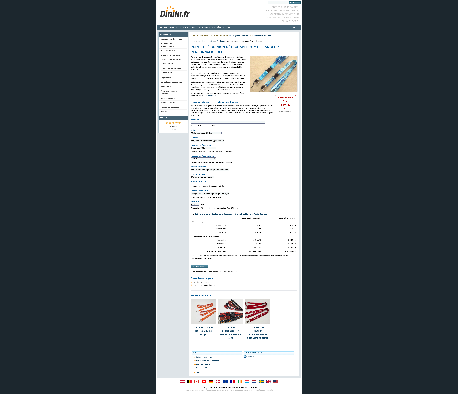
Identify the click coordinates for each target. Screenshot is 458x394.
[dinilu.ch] (203, 381)
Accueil (164, 27)
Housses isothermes (171, 68)
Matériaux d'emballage (171, 82)
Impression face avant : (202, 145)
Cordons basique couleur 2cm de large (203, 331)
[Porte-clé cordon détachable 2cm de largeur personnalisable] (273, 74)
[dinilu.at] (182, 381)
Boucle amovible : (199, 167)
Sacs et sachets (168, 98)
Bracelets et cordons (170, 55)
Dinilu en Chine (203, 368)
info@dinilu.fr (263, 35)
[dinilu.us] (275, 381)
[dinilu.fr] (232, 381)
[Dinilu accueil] (177, 11)
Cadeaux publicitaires (171, 59)
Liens (197, 372)
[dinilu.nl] (254, 381)
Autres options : (198, 182)
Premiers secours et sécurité (170, 92)
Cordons (220, 41)
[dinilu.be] (189, 381)
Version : (195, 120)
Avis (178, 27)
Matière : (195, 138)
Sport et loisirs (168, 103)
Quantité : (196, 202)
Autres (164, 111)
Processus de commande (207, 361)
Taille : (194, 130)
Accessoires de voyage (171, 39)
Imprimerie (166, 78)
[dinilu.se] (261, 381)
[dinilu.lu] (247, 381)
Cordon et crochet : (199, 174)
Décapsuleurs (168, 64)
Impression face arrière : (202, 156)
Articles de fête (168, 51)
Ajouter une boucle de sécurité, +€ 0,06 (209, 186)
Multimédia (166, 86)
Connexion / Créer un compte (217, 27)
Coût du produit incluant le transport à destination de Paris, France (230, 214)
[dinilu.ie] (239, 381)
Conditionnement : (199, 191)
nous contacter (210, 96)
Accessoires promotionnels (167, 44)
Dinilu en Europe (204, 364)
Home (193, 41)
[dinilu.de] (211, 381)
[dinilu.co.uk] (268, 381)
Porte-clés (167, 73)
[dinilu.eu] (225, 381)
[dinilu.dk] (218, 381)
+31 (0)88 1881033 (239, 35)
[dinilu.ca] (196, 381)
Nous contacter (191, 27)
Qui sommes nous (203, 357)
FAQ (172, 27)
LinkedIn (250, 357)
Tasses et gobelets (170, 107)
